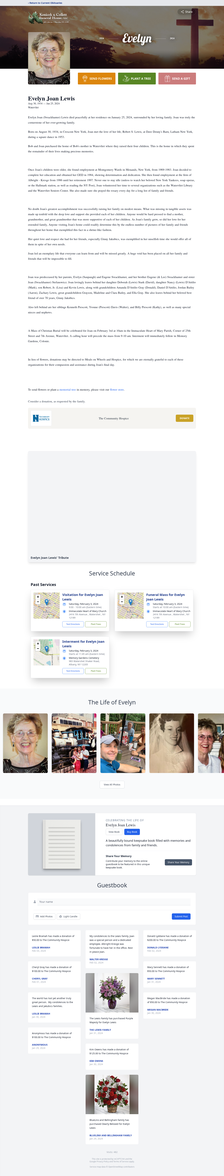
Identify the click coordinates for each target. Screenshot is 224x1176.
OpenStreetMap (115, 1166)
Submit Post (181, 916)
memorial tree (67, 389)
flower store (117, 389)
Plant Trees (96, 624)
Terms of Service (121, 1161)
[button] (47, 602)
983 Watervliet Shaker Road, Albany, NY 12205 (84, 663)
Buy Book (132, 831)
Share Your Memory (178, 862)
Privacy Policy (103, 1161)
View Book (114, 831)
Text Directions (73, 624)
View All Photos (112, 784)
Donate (184, 418)
